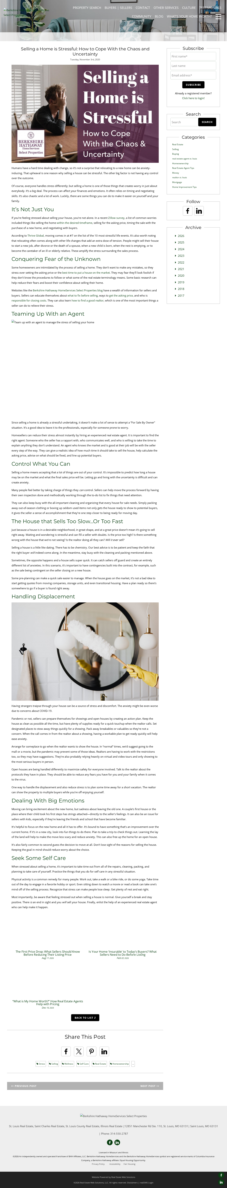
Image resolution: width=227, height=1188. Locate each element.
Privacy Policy (98, 1164)
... (133, 1063)
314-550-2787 (119, 1133)
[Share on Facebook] (66, 1051)
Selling (54, 1063)
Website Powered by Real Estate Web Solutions (113, 1177)
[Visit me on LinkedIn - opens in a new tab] (221, 1182)
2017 (181, 296)
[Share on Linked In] (104, 1051)
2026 (181, 236)
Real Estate (100, 1063)
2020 (181, 276)
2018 (181, 289)
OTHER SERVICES (166, 7)
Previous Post (25, 1086)
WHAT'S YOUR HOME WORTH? (189, 16)
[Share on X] (79, 1051)
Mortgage (177, 182)
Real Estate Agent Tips (183, 168)
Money (175, 172)
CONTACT (143, 7)
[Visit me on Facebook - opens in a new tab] (221, 1175)
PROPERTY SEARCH (87, 7)
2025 (181, 242)
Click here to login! (193, 98)
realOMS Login (146, 1182)
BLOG (159, 16)
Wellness (68, 1063)
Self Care (84, 1063)
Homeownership (120, 1063)
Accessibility (114, 1164)
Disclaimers (132, 1182)
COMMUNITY (141, 16)
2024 (181, 249)
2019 (181, 282)
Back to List (84, 1017)
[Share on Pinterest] (91, 1051)
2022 (181, 262)
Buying (175, 153)
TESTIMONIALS (210, 7)
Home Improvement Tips (184, 187)
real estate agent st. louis (184, 158)
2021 (181, 269)
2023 (181, 256)
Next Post (148, 1086)
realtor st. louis (179, 177)
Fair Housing (129, 1164)
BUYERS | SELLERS (118, 7)
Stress (41, 1063)
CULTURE (189, 7)
